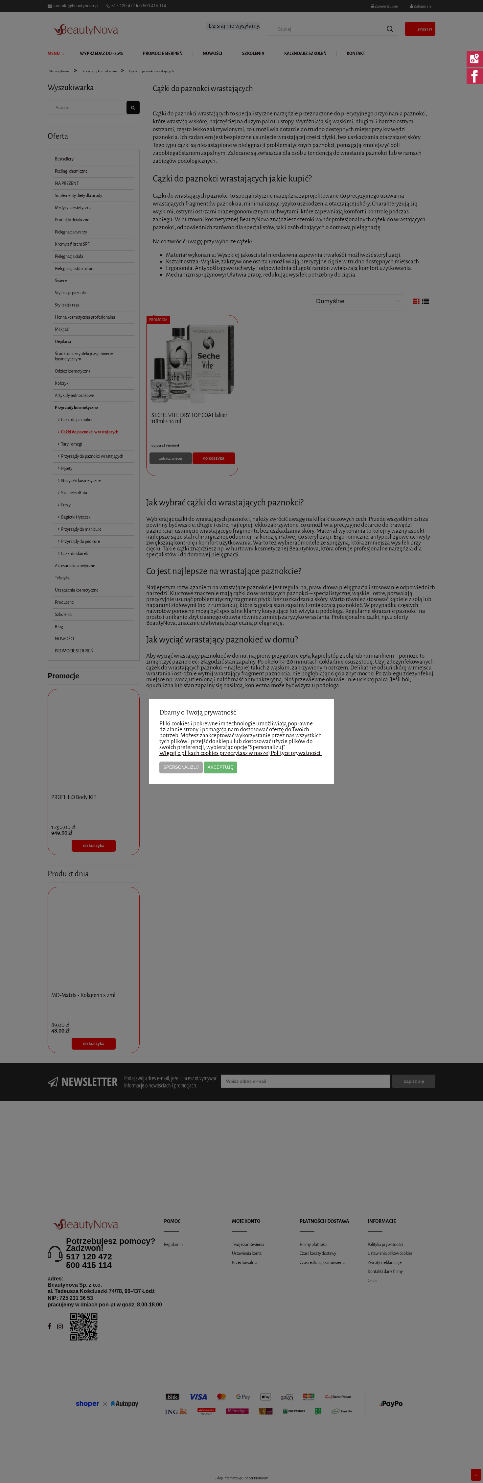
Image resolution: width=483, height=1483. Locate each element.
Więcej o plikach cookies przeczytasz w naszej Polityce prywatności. (240, 753)
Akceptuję (220, 767)
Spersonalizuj (181, 767)
